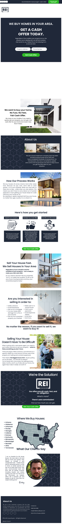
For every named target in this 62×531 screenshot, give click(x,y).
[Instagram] (7, 2)
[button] (59, 10)
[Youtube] (5, 2)
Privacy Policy (7, 521)
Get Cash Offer (31, 55)
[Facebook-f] (4, 513)
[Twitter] (3, 2)
